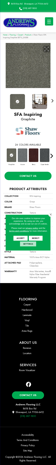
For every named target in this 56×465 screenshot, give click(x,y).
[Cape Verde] (44, 155)
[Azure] (22, 155)
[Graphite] (11, 155)
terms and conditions (19, 231)
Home (5, 35)
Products (28, 35)
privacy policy (32, 228)
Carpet (20, 35)
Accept (20, 238)
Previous (4, 100)
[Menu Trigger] (49, 21)
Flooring (13, 35)
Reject (35, 238)
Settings (28, 244)
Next (51, 100)
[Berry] (33, 155)
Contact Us (28, 176)
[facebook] (28, 384)
